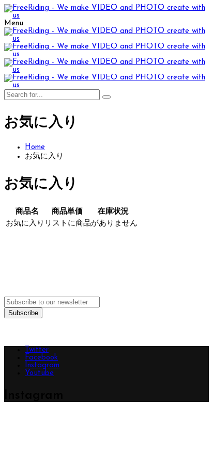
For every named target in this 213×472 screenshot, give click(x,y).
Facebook (41, 358)
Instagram (42, 365)
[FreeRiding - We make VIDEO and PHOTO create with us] (106, 16)
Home (35, 147)
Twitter (37, 350)
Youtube (39, 373)
